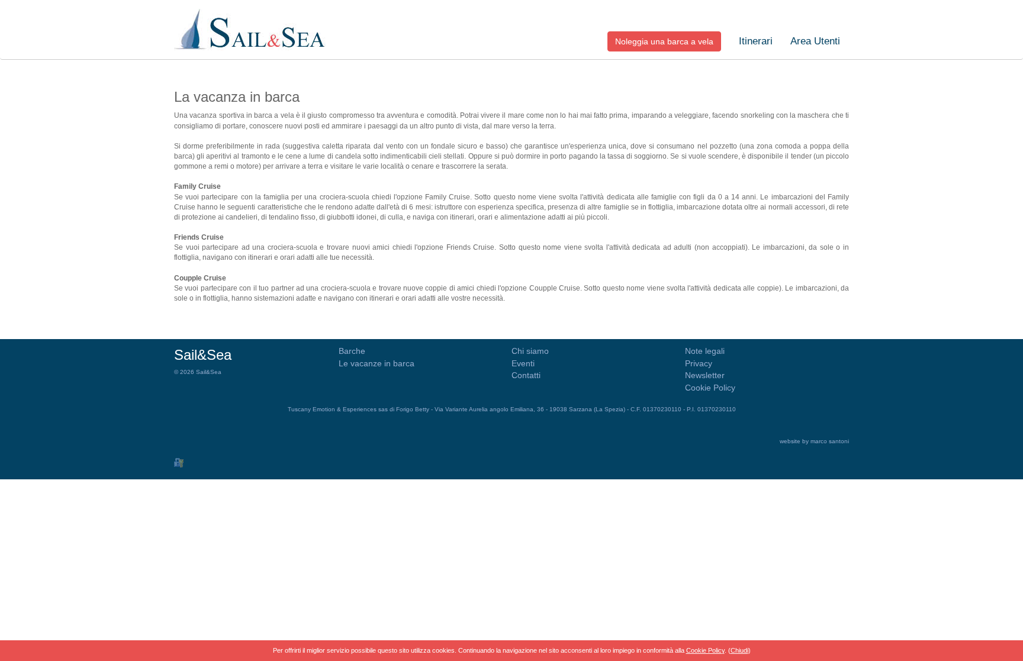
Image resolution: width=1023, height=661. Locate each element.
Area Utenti (815, 41)
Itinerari (756, 41)
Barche (352, 351)
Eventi (523, 363)
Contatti (526, 375)
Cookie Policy (710, 387)
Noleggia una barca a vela (664, 41)
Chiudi (739, 650)
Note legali (705, 351)
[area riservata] (179, 462)
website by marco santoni (814, 441)
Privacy (698, 363)
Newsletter (705, 375)
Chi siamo (530, 351)
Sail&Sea (202, 355)
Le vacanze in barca (376, 363)
